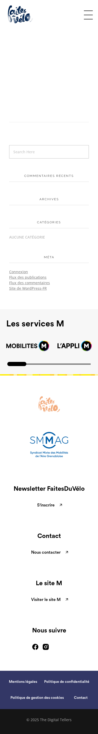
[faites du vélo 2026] (26, 14)
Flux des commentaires (29, 282)
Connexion (18, 271)
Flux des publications (28, 277)
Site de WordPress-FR (28, 288)
